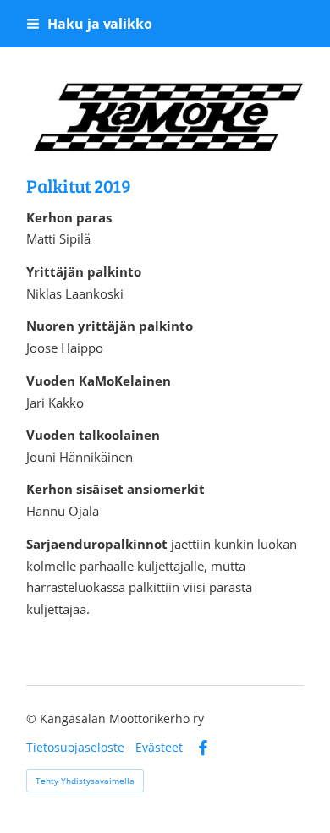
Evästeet (159, 748)
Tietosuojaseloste (75, 748)
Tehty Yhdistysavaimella (85, 780)
